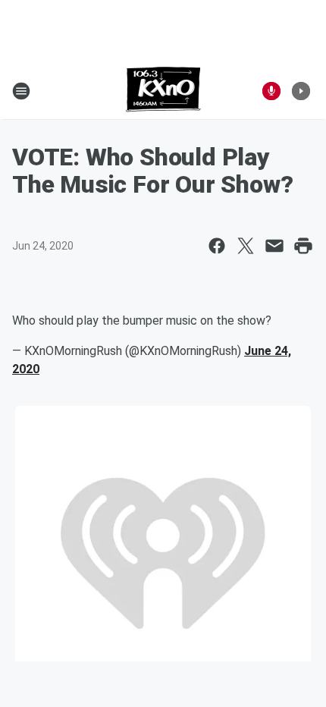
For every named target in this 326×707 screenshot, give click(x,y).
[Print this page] (303, 245)
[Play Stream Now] (301, 91)
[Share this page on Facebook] (216, 245)
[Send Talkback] (271, 91)
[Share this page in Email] (274, 245)
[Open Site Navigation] (21, 91)
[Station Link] (163, 91)
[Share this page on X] (245, 245)
